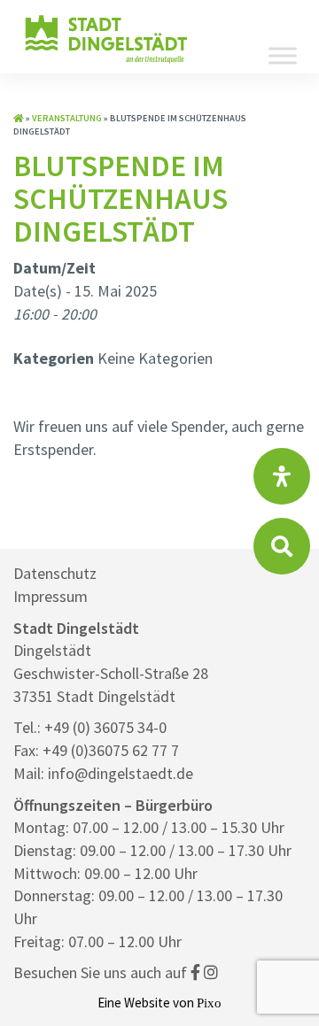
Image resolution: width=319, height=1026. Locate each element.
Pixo (209, 1002)
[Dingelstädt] (106, 61)
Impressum (50, 596)
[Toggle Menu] (282, 55)
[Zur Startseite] (18, 118)
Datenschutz (55, 573)
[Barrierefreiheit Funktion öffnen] (281, 476)
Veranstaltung (67, 118)
